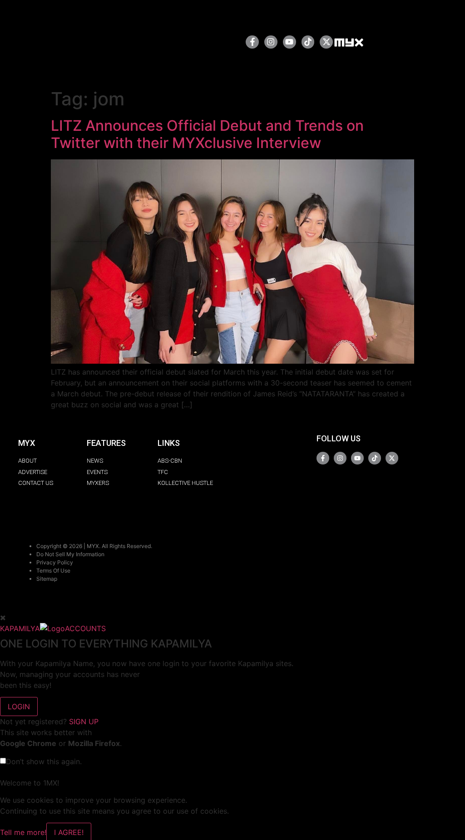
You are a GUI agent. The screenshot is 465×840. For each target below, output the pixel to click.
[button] (209, 42)
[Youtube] (289, 42)
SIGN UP (84, 721)
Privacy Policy (54, 562)
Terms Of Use (53, 570)
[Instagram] (270, 42)
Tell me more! (23, 832)
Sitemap (46, 578)
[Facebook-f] (252, 42)
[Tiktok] (308, 42)
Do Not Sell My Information (70, 554)
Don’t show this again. (44, 761)
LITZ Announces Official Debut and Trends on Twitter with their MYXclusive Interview (207, 134)
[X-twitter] (326, 42)
